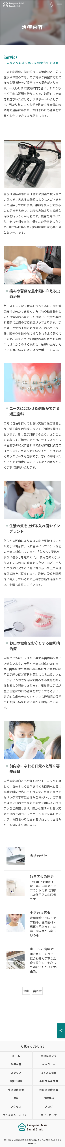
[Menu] (59, 4)
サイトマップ (49, 1115)
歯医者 (37, 991)
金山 (26, 991)
